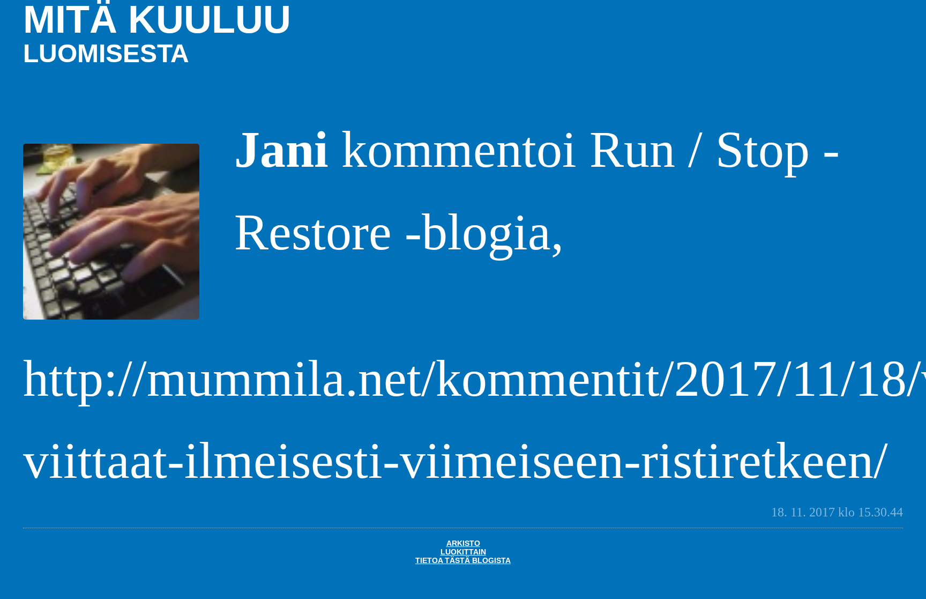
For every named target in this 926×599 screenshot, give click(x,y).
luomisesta (106, 53)
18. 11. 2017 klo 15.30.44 (837, 512)
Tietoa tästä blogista (463, 560)
